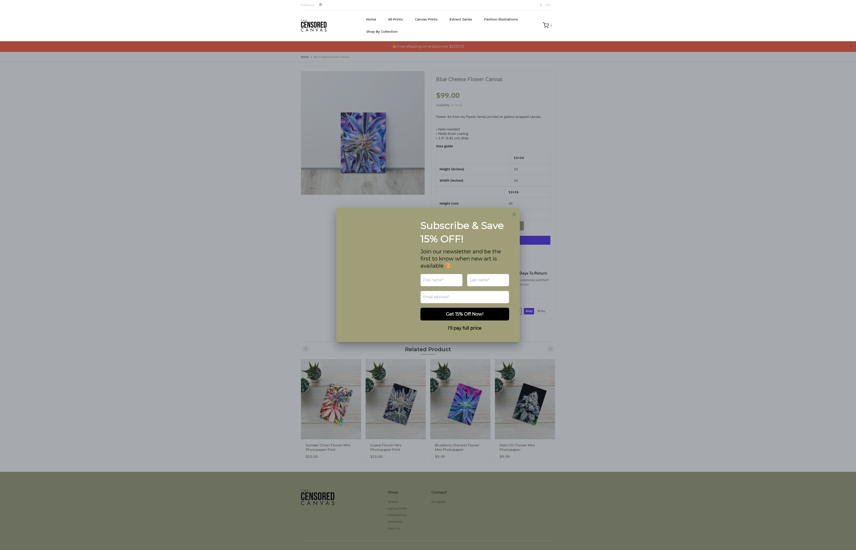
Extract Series (461, 19)
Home (371, 19)
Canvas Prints (426, 19)
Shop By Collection (382, 32)
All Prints (395, 19)
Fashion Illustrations (501, 19)
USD (548, 5)
